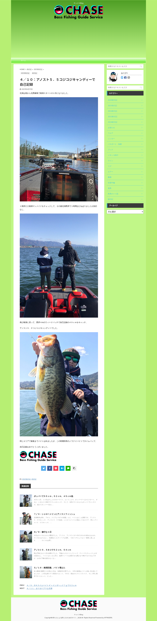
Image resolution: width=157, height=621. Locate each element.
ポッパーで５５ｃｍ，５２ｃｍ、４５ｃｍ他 (53, 496)
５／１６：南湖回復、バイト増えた (49, 567)
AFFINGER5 (108, 618)
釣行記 (34, 479)
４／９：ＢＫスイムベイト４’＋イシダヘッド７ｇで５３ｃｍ (51, 585)
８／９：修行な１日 (43, 532)
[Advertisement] (78, 37)
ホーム (23, 60)
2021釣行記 (26, 479)
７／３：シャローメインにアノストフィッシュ (54, 514)
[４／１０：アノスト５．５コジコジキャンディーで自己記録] (61, 468)
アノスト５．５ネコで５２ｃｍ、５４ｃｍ (52, 550)
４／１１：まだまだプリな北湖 (39, 588)
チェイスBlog (78, 614)
